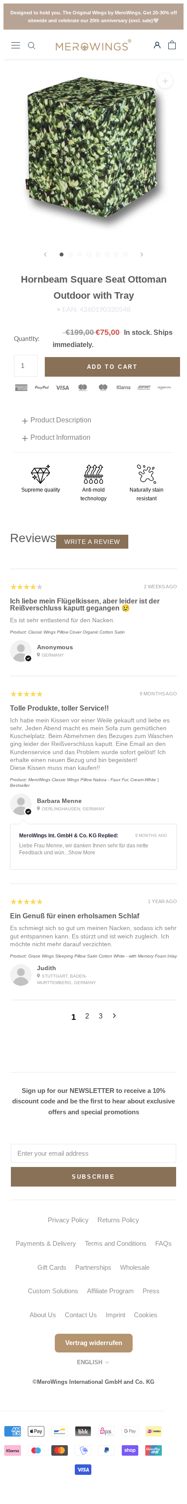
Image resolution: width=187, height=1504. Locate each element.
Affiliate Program (110, 1291)
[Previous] (45, 254)
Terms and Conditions (116, 1243)
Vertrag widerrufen (93, 1342)
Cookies (145, 1315)
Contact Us (81, 1315)
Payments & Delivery (46, 1243)
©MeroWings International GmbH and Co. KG (93, 1382)
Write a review (92, 541)
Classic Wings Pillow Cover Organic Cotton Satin (76, 632)
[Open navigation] (15, 44)
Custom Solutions (53, 1291)
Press (151, 1291)
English (89, 1362)
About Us (43, 1315)
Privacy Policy (68, 1220)
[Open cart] (172, 44)
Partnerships (93, 1267)
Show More (81, 853)
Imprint (115, 1315)
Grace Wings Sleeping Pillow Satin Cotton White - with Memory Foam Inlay (102, 956)
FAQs (163, 1243)
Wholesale (135, 1267)
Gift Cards (52, 1267)
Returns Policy (118, 1220)
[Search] (32, 45)
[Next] (141, 254)
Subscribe (93, 1177)
